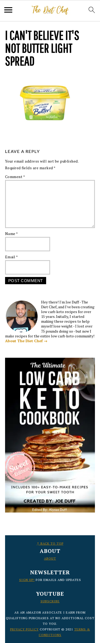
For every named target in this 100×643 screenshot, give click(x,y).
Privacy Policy (24, 629)
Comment (15, 176)
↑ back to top (50, 543)
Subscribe (50, 601)
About (50, 558)
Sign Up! (27, 580)
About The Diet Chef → (26, 340)
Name (11, 233)
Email (11, 256)
